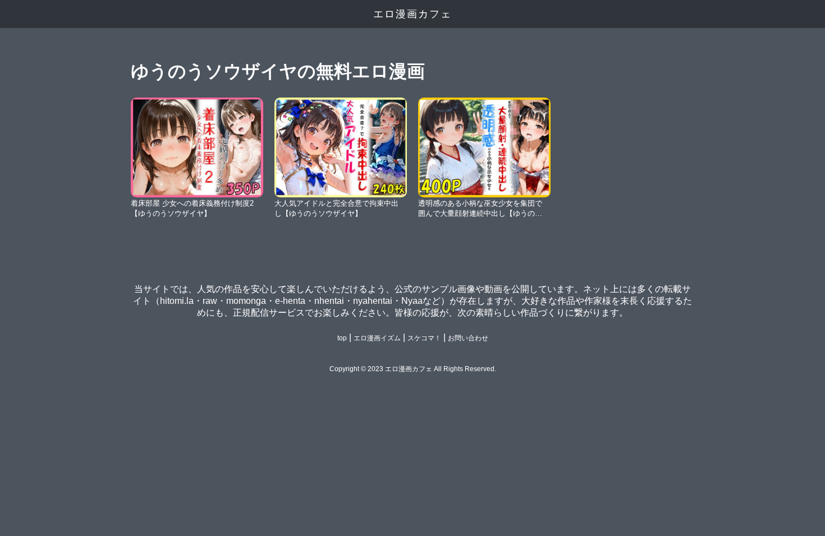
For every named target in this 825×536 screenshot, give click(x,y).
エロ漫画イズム (377, 338)
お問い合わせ (468, 338)
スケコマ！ (424, 338)
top (342, 338)
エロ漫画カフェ (412, 14)
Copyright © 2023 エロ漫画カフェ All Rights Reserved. (412, 369)
